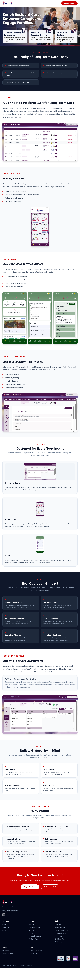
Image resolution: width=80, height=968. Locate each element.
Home (4, 924)
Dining (31, 933)
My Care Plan (33, 939)
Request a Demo (69, 3)
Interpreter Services (61, 930)
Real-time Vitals (60, 939)
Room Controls (34, 942)
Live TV (31, 930)
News (4, 930)
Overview (32, 924)
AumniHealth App (34, 927)
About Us (5, 927)
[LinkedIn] (3, 914)
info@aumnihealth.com (10, 911)
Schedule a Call (50, 887)
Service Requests (35, 936)
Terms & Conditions (35, 950)
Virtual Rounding (60, 933)
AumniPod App (7, 953)
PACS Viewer (59, 936)
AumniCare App (60, 927)
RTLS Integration (60, 942)
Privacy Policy (33, 953)
